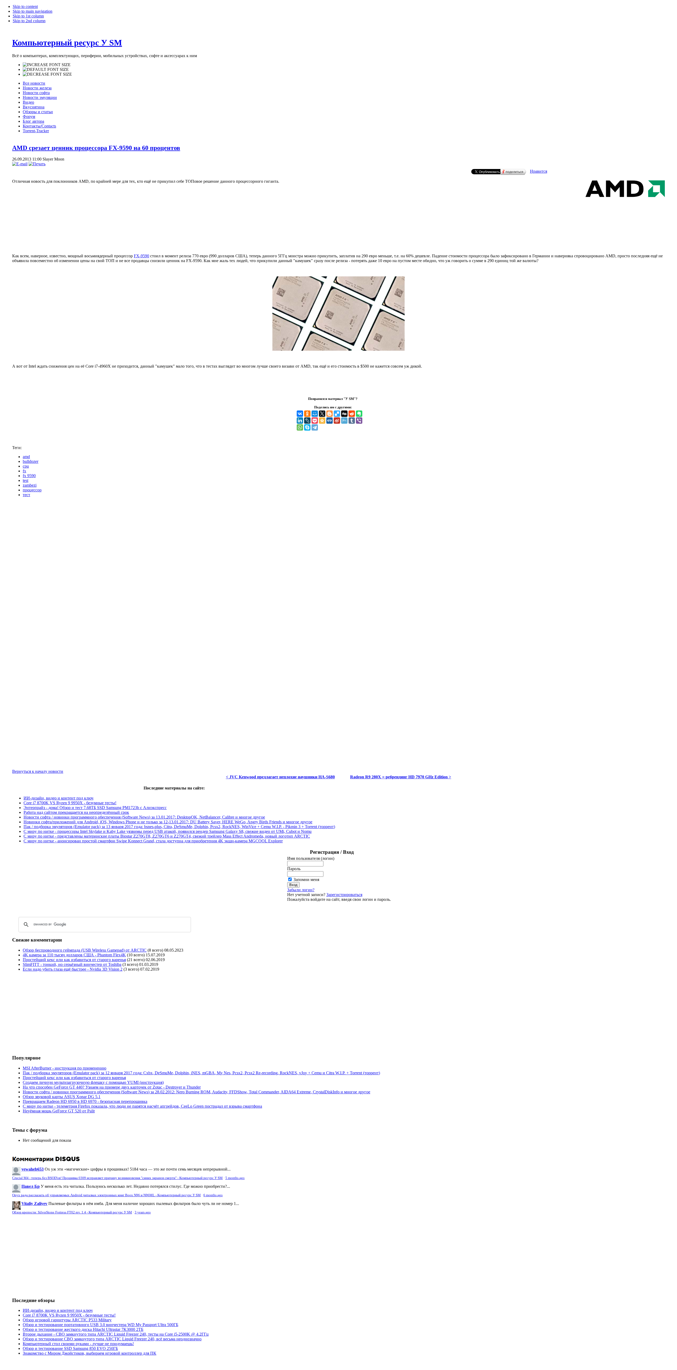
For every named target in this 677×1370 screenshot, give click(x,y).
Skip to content (25, 6)
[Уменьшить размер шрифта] (47, 74)
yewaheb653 (32, 1169)
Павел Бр (30, 1186)
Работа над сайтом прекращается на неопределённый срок (76, 812)
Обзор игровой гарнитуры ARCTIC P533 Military (67, 1320)
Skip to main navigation (32, 11)
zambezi (29, 485)
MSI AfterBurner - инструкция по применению (64, 1068)
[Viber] (359, 420)
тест (26, 494)
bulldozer (30, 461)
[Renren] (329, 420)
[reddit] (352, 413)
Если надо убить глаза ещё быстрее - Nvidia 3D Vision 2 (72, 969)
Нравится (538, 171)
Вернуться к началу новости (37, 771)
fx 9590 (29, 475)
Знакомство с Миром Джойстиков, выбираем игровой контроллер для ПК (89, 1353)
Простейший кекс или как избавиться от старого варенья (74, 959)
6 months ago (213, 1195)
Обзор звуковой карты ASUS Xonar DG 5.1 (61, 1096)
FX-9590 (141, 256)
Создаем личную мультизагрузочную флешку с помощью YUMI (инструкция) (93, 1082)
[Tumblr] (352, 420)
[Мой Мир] (315, 413)
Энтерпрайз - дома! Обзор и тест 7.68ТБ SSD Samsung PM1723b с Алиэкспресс (95, 807)
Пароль (293, 868)
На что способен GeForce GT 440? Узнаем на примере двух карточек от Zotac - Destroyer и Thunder (112, 1087)
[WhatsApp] (300, 427)
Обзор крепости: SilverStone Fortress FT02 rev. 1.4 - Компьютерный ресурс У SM (72, 1212)
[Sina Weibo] (337, 420)
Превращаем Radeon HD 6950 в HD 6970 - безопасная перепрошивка (85, 1101)
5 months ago (235, 1178)
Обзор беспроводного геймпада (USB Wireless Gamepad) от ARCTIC (85, 950)
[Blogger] (329, 413)
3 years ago (143, 1212)
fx (24, 471)
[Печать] (37, 164)
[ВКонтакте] (300, 413)
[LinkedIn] (300, 420)
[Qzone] (322, 420)
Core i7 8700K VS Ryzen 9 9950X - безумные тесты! (70, 803)
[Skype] (307, 427)
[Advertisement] (338, 228)
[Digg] (344, 413)
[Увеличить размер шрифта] (47, 64)
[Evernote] (359, 413)
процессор (32, 490)
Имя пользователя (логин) (310, 858)
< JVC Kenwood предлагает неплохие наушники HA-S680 (280, 777)
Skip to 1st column (28, 16)
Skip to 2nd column (29, 21)
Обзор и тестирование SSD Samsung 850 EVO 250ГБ (70, 1348)
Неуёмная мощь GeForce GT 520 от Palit (59, 1111)
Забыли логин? (300, 890)
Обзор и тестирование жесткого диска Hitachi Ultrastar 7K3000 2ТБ (83, 1329)
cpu (26, 466)
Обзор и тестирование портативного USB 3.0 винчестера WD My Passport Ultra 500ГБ (100, 1324)
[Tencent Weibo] (344, 420)
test (25, 480)
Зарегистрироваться (344, 894)
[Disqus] (338, 567)
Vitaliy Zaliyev (34, 1203)
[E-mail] (20, 164)
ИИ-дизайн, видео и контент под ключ (58, 798)
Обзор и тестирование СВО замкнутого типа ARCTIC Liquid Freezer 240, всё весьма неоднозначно (112, 1339)
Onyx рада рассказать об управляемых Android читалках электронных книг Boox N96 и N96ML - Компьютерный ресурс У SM (106, 1195)
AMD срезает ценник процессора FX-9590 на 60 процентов (96, 147)
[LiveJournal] (307, 420)
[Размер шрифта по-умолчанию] (46, 69)
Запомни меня (306, 879)
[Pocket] (315, 420)
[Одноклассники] (307, 413)
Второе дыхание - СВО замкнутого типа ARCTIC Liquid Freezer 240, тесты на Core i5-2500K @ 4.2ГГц (116, 1334)
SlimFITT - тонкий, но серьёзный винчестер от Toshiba (72, 964)
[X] (322, 413)
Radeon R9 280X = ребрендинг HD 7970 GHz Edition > (400, 777)
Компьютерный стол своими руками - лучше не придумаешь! (78, 1343)
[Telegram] (315, 427)
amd (26, 456)
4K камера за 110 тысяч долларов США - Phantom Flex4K (74, 955)
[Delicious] (337, 413)
